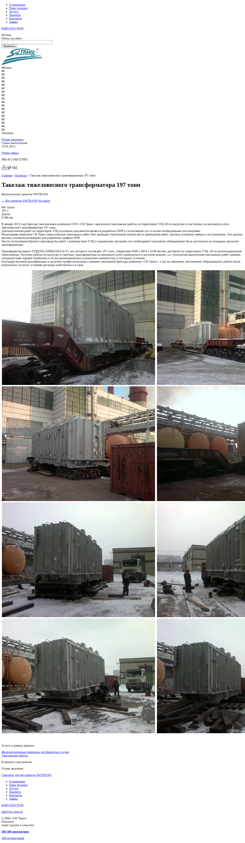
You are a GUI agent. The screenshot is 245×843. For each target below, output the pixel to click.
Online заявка (10, 153)
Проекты (15, 15)
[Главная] (22, 64)
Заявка (13, 22)
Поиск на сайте (12, 38)
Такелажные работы (15, 755)
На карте (44, 200)
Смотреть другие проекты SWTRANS (26, 775)
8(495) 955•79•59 (12, 28)
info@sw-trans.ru (12, 811)
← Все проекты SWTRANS (20, 200)
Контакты (15, 18)
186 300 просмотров (15, 831)
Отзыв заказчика (12, 139)
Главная (7, 175)
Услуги (13, 11)
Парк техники (18, 8)
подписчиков (13, 838)
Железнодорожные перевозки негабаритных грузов (35, 752)
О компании (17, 4)
